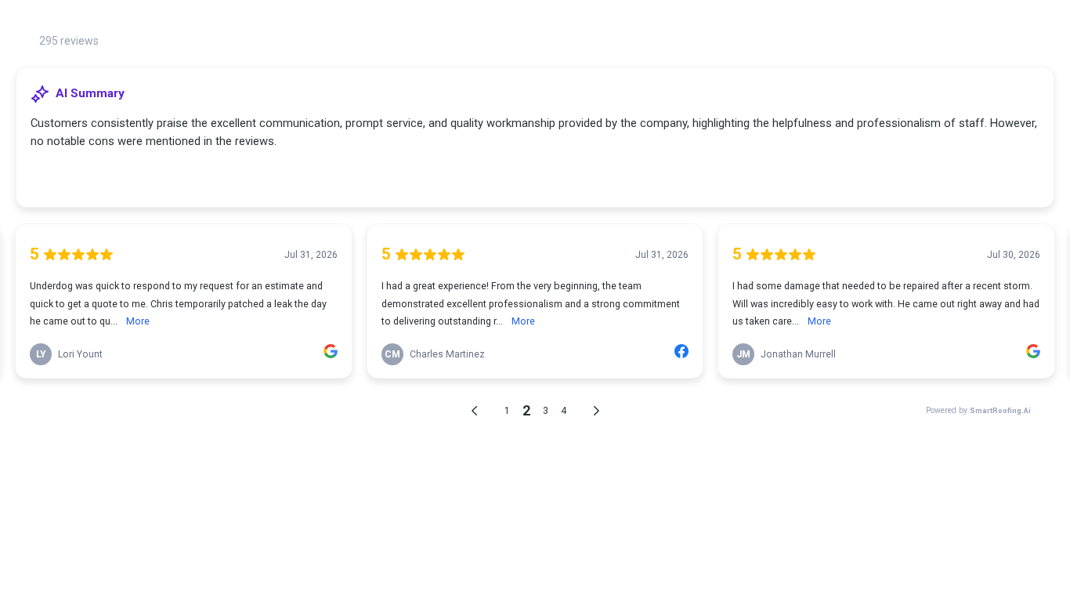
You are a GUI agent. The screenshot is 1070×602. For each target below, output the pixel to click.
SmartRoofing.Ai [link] (1000, 410)
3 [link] (545, 410)
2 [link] (526, 410)
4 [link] (563, 410)
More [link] (138, 321)
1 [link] (507, 410)
